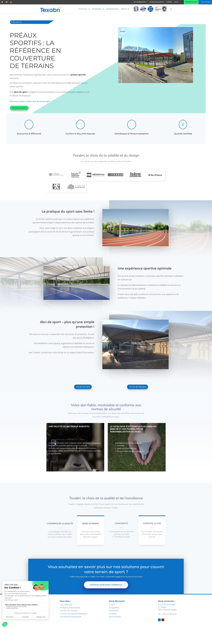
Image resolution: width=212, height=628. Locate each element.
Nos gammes (114, 607)
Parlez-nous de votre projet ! (38, 101)
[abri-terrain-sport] (155, 82)
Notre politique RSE (156, 2)
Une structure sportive (68, 610)
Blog (176, 2)
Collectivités (15, 22)
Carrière (169, 2)
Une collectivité (66, 604)
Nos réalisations (112, 9)
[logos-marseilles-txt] (76, 192)
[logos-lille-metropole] (96, 180)
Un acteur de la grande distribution (73, 613)
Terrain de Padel (83, 387)
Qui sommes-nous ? (140, 2)
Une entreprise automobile (70, 616)
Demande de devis (191, 2)
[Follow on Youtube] (163, 620)
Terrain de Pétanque (137, 387)
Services (123, 9)
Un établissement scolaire (70, 607)
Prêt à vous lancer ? (18, 101)
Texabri (112, 604)
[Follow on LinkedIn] (159, 620)
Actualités (113, 613)
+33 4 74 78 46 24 (169, 614)
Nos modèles (96, 9)
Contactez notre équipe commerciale (106, 585)
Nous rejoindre (115, 616)
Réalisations (113, 610)
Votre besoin (82, 9)
